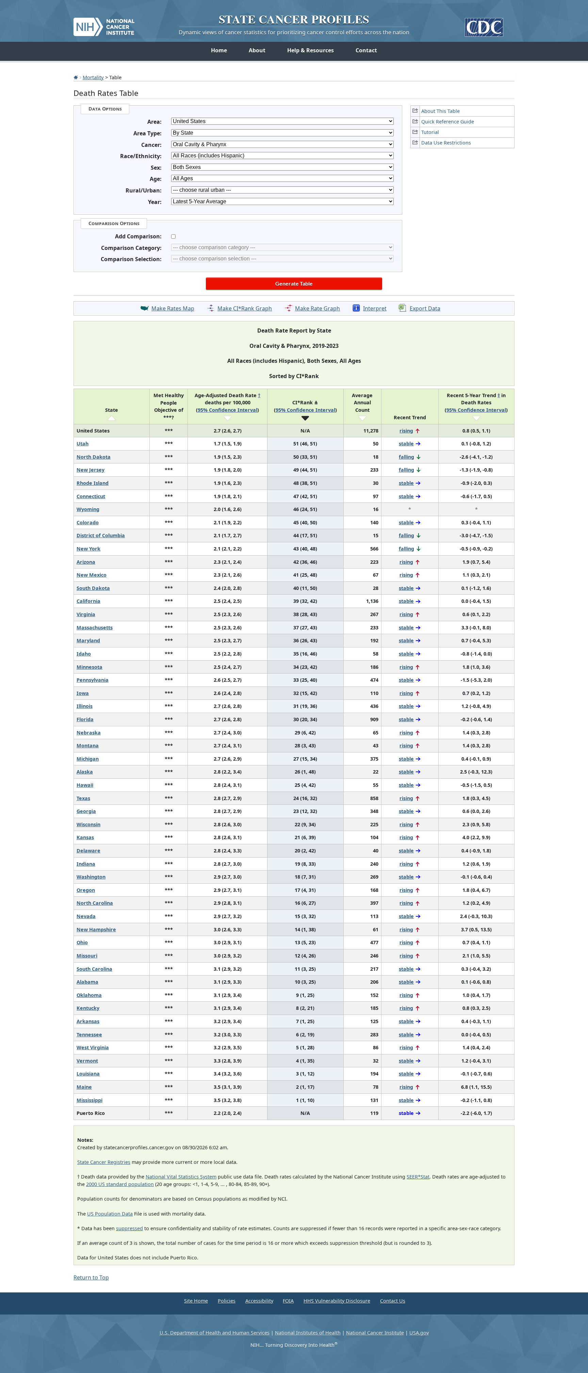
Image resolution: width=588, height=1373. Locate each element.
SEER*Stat (418, 1176)
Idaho (84, 653)
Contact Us (392, 1301)
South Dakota (93, 588)
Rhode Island (93, 483)
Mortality (93, 77)
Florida (85, 719)
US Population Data (110, 1213)
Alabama (87, 982)
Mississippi (89, 1100)
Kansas (85, 837)
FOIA (288, 1301)
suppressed (129, 1228)
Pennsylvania (93, 680)
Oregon (86, 890)
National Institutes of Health (308, 1332)
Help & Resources (310, 50)
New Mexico (92, 575)
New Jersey (90, 470)
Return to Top (91, 1277)
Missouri (87, 955)
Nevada (86, 916)
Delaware (88, 850)
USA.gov (419, 1332)
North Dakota (94, 457)
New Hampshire (96, 929)
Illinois (85, 706)
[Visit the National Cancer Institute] (104, 24)
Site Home (196, 1301)
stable (406, 443)
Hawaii (85, 785)
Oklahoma (89, 995)
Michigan (88, 759)
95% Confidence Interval (227, 410)
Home (219, 50)
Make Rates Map (172, 308)
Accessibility (259, 1301)
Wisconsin (88, 824)
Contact (366, 50)
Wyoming (88, 509)
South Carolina (94, 969)
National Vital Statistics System (181, 1176)
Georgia (86, 811)
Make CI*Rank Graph (244, 308)
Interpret (375, 308)
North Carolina (95, 903)
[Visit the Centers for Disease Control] (484, 24)
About (257, 50)
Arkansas (88, 1021)
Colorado (88, 522)
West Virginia (93, 1047)
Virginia (86, 614)
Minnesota (89, 667)
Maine (84, 1087)
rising (406, 430)
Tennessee (89, 1034)
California (88, 601)
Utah (82, 443)
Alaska (85, 771)
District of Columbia (101, 535)
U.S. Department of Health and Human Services (215, 1332)
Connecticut (91, 496)
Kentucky (88, 1008)
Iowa (83, 693)
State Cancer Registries (103, 1162)
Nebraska (89, 732)
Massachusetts (95, 627)
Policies (226, 1301)
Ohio (82, 942)
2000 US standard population (120, 1184)
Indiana (86, 864)
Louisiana (88, 1073)
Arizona (86, 562)
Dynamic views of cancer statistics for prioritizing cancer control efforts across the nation (294, 32)
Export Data (425, 308)
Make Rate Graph (317, 308)
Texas (83, 798)
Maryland (88, 640)
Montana (88, 745)
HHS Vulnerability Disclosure (337, 1301)
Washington (91, 877)
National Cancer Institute (375, 1332)
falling (406, 457)
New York (88, 548)
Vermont (87, 1060)
